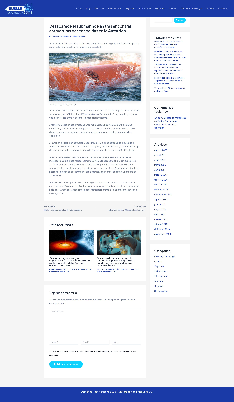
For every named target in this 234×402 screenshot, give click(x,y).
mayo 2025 (160, 209)
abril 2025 (159, 214)
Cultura (172, 8)
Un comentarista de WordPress (170, 118)
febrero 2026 (161, 179)
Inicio (79, 8)
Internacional (114, 8)
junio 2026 (159, 160)
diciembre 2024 (162, 229)
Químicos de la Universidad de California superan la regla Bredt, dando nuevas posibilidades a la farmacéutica (116, 261)
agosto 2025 (160, 199)
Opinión (210, 8)
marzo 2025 (160, 219)
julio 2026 (159, 155)
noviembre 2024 (162, 234)
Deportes (160, 8)
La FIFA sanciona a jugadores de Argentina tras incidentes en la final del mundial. (169, 81)
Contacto (223, 8)
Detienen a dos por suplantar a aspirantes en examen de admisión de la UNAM (168, 44)
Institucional (145, 8)
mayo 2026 (160, 165)
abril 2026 (159, 170)
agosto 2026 (160, 150)
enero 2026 (160, 184)
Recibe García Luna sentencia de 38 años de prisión (165, 124)
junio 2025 (159, 204)
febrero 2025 (161, 224)
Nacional (99, 8)
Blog (88, 8)
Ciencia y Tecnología (191, 8)
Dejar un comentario (58, 269)
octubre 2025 (161, 189)
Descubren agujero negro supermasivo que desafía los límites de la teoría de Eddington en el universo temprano (70, 261)
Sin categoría (160, 291)
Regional (130, 8)
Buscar (180, 20)
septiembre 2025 (162, 194)
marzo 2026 (160, 174)
